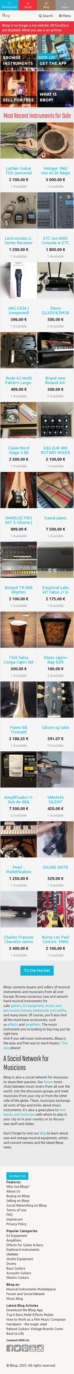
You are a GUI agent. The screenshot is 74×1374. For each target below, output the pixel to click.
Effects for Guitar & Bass (24, 1245)
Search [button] (47, 16)
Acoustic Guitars (18, 1273)
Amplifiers (14, 1240)
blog (43, 1133)
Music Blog (14, 1298)
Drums (11, 1263)
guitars (16, 1006)
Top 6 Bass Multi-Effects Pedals (30, 1315)
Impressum (14, 1219)
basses (26, 1010)
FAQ (9, 1214)
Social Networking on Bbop (26, 1205)
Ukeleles (12, 1254)
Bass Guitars (15, 1268)
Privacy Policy (16, 1224)
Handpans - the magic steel (26, 1324)
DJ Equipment (16, 1235)
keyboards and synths (49, 1010)
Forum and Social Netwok (25, 1294)
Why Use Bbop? (17, 1186)
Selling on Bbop (17, 1201)
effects (13, 1024)
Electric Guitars (17, 1277)
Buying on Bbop (18, 1196)
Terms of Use (16, 1210)
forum (48, 1082)
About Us (13, 1191)
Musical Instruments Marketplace (31, 1289)
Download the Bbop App (24, 1310)
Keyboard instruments (22, 1249)
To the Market (37, 970)
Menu (66, 16)
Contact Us (17, 1176)
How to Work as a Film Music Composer (36, 1319)
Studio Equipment (19, 1259)
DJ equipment (33, 1006)
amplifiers (32, 1024)
